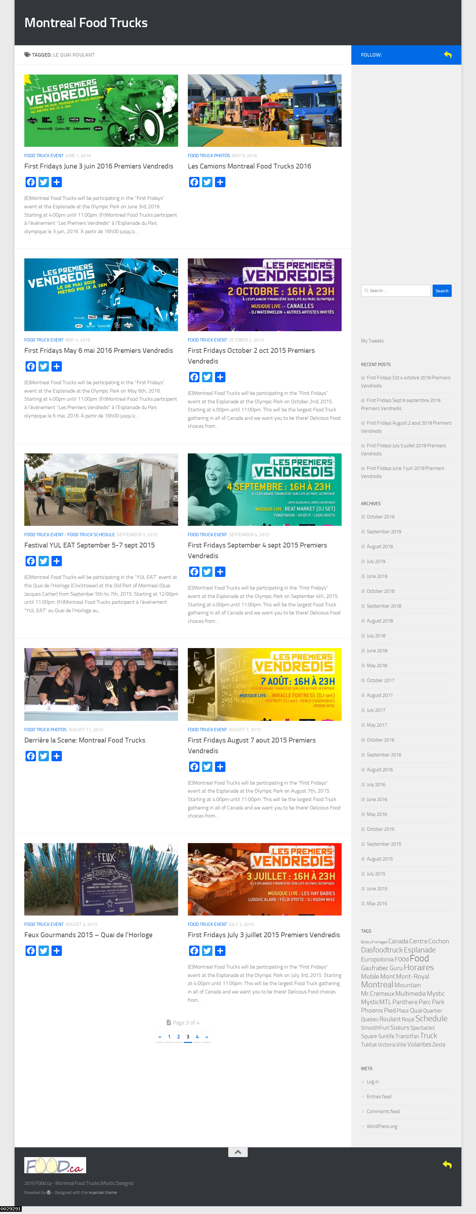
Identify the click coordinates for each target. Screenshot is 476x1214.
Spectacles (422, 1027)
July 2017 (376, 710)
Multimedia (410, 993)
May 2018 (377, 665)
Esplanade (420, 950)
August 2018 (380, 621)
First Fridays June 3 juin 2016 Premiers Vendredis (98, 166)
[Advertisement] (406, 171)
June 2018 (377, 651)
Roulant (390, 1019)
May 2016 (377, 814)
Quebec (370, 1019)
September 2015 (384, 844)
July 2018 (376, 636)
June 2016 (377, 799)
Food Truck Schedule (91, 534)
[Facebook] (417, 55)
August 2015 (380, 859)
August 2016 (380, 770)
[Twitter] (427, 55)
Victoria (386, 1044)
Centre (418, 941)
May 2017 (377, 725)
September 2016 (384, 755)
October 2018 (380, 591)
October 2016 (380, 740)
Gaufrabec (375, 968)
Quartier (432, 1010)
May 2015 (377, 903)
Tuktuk (369, 1044)
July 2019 (376, 561)
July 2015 (376, 874)
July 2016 (376, 784)
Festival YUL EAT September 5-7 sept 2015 (89, 545)
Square (369, 1036)
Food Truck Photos (209, 155)
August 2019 (380, 546)
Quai (416, 1010)
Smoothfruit (375, 1027)
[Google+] (437, 55)
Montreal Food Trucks (86, 23)
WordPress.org (382, 1126)
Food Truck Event (43, 155)
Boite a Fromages (374, 942)
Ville (401, 1044)
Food (419, 958)
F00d (402, 959)
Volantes (419, 1044)
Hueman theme (103, 1192)
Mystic (436, 993)
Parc (425, 1002)
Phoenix (372, 1010)
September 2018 (384, 606)
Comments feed (383, 1111)
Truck (428, 1035)
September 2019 (384, 532)
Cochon (438, 941)
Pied (390, 1010)
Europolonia (377, 959)
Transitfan (407, 1036)
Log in (373, 1082)
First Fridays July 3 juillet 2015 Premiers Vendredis (264, 935)
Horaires (419, 967)
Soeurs (399, 1027)
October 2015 (380, 829)
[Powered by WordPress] (49, 1192)
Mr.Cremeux (377, 993)
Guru (396, 968)
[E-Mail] (448, 55)
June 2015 (377, 889)
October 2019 (380, 517)
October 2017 (380, 680)
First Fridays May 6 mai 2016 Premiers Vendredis (98, 350)
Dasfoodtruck (382, 950)
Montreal (377, 985)
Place (403, 1010)
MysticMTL (376, 1002)
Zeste (439, 1044)
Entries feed (379, 1097)
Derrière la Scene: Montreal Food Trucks (84, 740)
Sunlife (386, 1036)
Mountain (407, 985)
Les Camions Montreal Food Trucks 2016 (249, 166)
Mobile (370, 976)
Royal (408, 1019)
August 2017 (380, 695)
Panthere (405, 1002)
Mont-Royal (412, 976)
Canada (398, 941)
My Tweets (372, 341)
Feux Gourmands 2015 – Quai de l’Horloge (88, 935)
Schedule (431, 1018)
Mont (387, 976)
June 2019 (377, 576)
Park (438, 1002)
